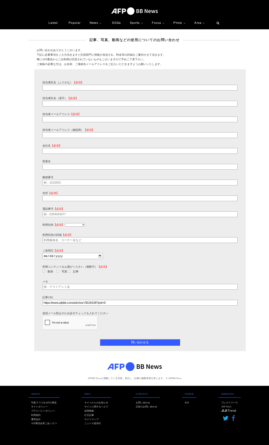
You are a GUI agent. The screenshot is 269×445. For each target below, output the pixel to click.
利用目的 (53, 224)
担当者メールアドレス (61, 114)
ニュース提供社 (92, 423)
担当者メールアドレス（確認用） (68, 129)
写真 (64, 271)
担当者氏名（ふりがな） (63, 82)
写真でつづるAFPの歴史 (44, 402)
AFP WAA (226, 406)
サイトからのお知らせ (96, 402)
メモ (45, 281)
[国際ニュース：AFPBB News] (134, 11)
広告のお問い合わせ (146, 406)
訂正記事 (89, 415)
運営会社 (36, 419)
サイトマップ (91, 419)
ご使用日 (53, 250)
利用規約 (36, 415)
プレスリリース (229, 402)
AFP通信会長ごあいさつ (44, 423)
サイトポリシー (39, 406)
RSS (187, 402)
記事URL (47, 297)
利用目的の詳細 (57, 234)
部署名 (46, 161)
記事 (76, 271)
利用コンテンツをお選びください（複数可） (75, 266)
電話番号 (53, 208)
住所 (50, 193)
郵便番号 (47, 177)
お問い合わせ (143, 402)
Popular (75, 23)
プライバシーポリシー (43, 410)
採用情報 (89, 410)
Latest (53, 23)
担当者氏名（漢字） (60, 98)
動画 (50, 271)
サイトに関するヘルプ (96, 406)
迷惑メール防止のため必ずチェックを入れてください (75, 313)
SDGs (116, 23)
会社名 (52, 145)
